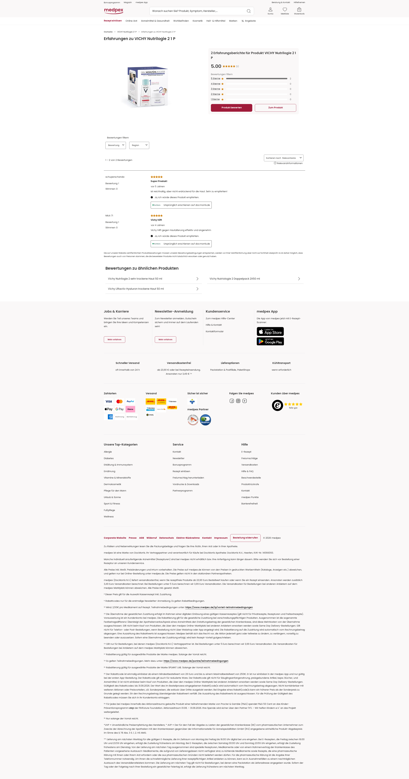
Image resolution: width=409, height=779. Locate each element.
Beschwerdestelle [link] (251, 477)
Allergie (108, 451)
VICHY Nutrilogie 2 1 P (127, 31)
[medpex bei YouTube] (244, 400)
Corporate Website (115, 537)
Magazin (128, 2)
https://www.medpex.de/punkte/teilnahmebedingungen (196, 661)
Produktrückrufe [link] (250, 484)
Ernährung (109, 471)
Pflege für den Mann (115, 490)
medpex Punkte (250, 497)
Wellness (109, 516)
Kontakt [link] (245, 490)
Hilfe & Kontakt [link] (214, 324)
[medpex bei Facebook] (231, 400)
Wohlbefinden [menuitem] (181, 20)
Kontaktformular (215, 331)
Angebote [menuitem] (250, 20)
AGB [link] (141, 537)
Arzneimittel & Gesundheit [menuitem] (155, 20)
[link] (193, 420)
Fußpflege (109, 510)
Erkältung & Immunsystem (118, 464)
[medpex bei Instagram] (238, 400)
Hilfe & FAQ (247, 471)
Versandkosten (249, 464)
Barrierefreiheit (249, 503)
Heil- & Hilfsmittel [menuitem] (215, 20)
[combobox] (202, 11)
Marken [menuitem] (233, 20)
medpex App (142, 2)
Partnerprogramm (183, 490)
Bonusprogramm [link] (112, 2)
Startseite (108, 31)
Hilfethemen (299, 2)
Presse (133, 537)
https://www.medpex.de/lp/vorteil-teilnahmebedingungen (219, 607)
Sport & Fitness (112, 503)
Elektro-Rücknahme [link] (188, 537)
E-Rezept (246, 451)
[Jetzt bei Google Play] (280, 341)
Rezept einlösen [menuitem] (113, 21)
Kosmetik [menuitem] (198, 20)
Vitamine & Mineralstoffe (117, 477)
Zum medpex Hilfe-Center (220, 318)
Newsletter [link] (178, 458)
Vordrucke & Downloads (186, 484)
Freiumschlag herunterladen (188, 477)
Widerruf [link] (152, 537)
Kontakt (177, 451)
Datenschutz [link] (166, 537)
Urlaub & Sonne (112, 497)
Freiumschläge (249, 458)
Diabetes (109, 458)
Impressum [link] (221, 537)
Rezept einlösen (181, 471)
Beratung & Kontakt (281, 2)
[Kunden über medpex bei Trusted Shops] (288, 405)
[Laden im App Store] (280, 331)
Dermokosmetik (112, 484)
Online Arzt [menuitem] (131, 20)
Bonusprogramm (182, 464)
